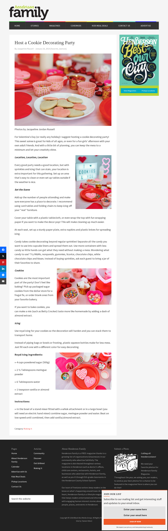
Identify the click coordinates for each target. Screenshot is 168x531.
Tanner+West (87, 521)
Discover (37, 458)
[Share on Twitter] (3, 256)
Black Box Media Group (83, 518)
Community (39, 453)
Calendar (15, 466)
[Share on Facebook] (3, 250)
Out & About (39, 463)
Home (14, 453)
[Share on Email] (3, 281)
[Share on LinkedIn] (3, 269)
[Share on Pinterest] (3, 262)
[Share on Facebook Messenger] (3, 275)
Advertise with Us (19, 471)
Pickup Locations (148, 91)
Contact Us (16, 486)
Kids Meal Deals (18, 476)
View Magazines (130, 91)
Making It (28, 428)
